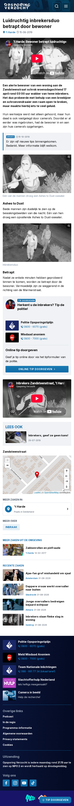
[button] (37, 474)
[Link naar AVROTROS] (30, 798)
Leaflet (37, 492)
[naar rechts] (66, 481)
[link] (37, 509)
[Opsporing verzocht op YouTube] (24, 783)
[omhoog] (66, 471)
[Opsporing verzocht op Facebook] (6, 783)
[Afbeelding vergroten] (68, 157)
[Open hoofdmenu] (66, 6)
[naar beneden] (66, 486)
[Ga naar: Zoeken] (57, 6)
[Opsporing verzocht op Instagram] (15, 783)
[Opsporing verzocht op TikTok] (33, 783)
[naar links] (66, 476)
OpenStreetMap (51, 492)
